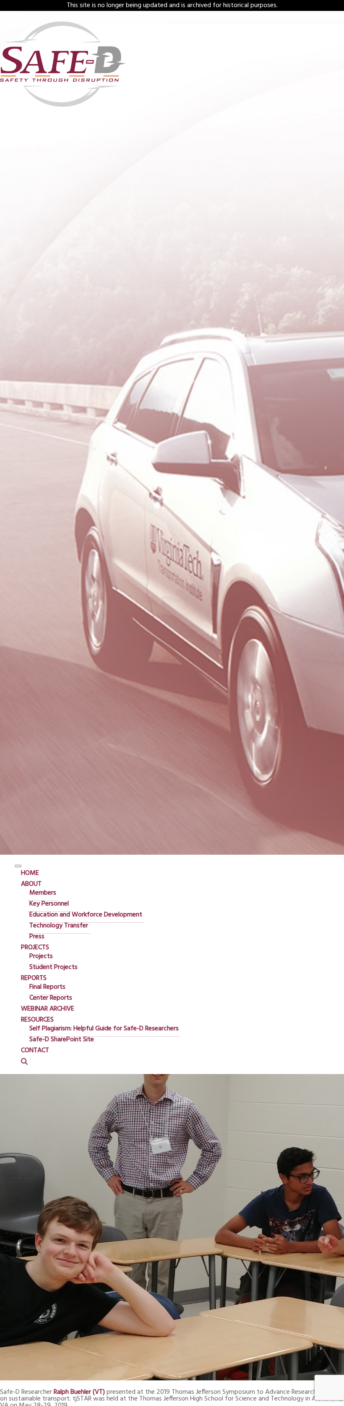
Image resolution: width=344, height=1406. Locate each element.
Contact (35, 1050)
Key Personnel (49, 903)
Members (42, 892)
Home (30, 873)
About (31, 884)
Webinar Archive (47, 1008)
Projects (35, 947)
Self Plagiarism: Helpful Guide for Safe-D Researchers (104, 1028)
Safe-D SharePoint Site (61, 1039)
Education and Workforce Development (85, 914)
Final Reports (47, 987)
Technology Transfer (58, 925)
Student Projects (53, 967)
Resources (37, 1019)
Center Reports (50, 998)
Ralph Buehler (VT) (79, 1392)
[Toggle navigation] (18, 866)
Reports (34, 978)
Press (36, 936)
